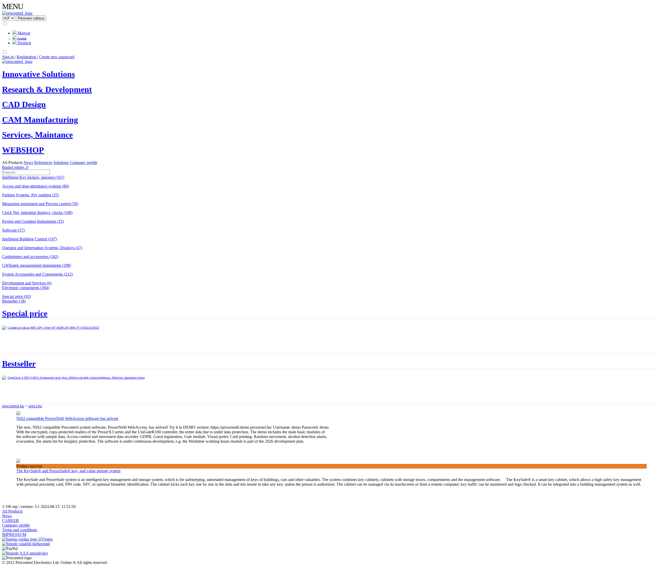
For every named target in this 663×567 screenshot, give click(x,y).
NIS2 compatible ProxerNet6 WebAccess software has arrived (67, 418)
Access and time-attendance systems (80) (35, 186)
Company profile (83, 162)
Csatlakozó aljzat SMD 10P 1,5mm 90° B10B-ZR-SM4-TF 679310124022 (53, 327)
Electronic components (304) (25, 287)
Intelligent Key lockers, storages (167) (33, 177)
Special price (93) (16, 296)
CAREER (10, 520)
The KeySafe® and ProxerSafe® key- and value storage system (68, 471)
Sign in (8, 57)
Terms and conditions (19, 530)
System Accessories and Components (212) (37, 274)
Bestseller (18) (14, 301)
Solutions (61, 162)
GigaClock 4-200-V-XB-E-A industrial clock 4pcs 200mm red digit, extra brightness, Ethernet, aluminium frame (76, 377)
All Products (12, 162)
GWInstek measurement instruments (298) (36, 265)
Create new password (56, 57)
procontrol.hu (13, 406)
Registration (27, 57)
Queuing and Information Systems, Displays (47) (42, 248)
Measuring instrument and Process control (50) (40, 204)
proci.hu (35, 406)
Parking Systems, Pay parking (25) (30, 195)
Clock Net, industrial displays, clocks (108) (37, 212)
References (43, 162)
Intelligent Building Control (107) (29, 239)
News (28, 162)
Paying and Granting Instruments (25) (33, 221)
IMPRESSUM (14, 534)
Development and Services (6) (27, 283)
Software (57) (13, 230)
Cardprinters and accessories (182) (30, 256)
